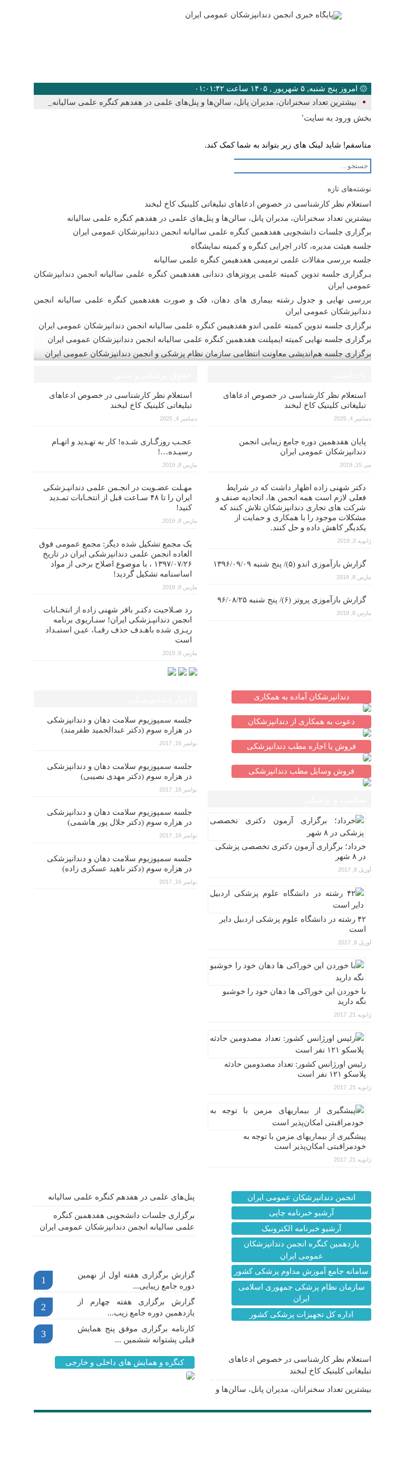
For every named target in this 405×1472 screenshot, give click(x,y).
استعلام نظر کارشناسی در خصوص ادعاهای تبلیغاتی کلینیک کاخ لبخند (257, 204)
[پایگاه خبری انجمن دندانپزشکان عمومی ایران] (238, 15)
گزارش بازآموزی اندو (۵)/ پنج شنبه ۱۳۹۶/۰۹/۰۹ (289, 564)
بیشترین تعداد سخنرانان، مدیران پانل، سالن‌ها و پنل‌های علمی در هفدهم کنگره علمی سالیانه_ (202, 102)
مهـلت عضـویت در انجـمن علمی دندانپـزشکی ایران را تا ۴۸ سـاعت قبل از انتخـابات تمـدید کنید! (117, 497)
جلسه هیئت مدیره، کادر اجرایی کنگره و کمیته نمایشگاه (281, 246)
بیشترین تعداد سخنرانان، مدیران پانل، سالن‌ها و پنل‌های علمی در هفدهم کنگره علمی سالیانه (219, 218)
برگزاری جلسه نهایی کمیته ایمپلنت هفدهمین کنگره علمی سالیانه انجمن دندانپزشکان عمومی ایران (209, 339)
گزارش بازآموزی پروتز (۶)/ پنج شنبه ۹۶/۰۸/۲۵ (291, 600)
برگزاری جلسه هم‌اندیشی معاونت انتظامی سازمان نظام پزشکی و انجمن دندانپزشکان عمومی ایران (208, 353)
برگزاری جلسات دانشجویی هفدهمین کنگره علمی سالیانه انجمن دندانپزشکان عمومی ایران (222, 232)
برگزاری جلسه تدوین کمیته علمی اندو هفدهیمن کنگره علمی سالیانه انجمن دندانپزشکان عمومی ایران (204, 325)
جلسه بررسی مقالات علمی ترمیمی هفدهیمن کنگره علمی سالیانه (262, 260)
